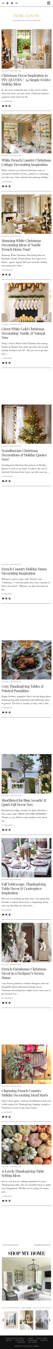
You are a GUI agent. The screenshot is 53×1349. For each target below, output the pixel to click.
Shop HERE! (42, 1338)
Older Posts (11, 1245)
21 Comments (7, 101)
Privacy (44, 1340)
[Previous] (4, 1320)
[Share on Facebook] (6, 106)
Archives (19, 1340)
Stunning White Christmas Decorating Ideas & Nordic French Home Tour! (21, 245)
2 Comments (7, 1112)
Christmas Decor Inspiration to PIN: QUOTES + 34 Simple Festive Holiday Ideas (26, 79)
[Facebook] (12, 3)
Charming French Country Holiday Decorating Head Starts (25, 1092)
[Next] (49, 1320)
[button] (49, 3)
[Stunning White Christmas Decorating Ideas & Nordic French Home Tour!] (26, 214)
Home (30, 1338)
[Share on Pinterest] (9, 106)
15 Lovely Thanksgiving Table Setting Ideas (23, 1173)
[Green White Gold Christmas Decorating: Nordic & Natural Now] (26, 302)
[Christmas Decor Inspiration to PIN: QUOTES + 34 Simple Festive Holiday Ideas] (26, 49)
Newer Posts (41, 1245)
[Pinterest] (7, 3)
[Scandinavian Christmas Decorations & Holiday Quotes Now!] (26, 424)
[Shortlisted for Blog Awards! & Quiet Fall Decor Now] (26, 773)
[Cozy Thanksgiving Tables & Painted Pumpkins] (26, 660)
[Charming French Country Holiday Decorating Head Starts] (26, 1064)
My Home (33, 1342)
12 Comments (7, 476)
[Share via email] (3, 106)
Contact (21, 1342)
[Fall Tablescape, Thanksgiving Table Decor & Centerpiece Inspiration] (26, 857)
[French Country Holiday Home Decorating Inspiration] (26, 542)
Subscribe (32, 1340)
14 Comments (7, 270)
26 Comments (7, 998)
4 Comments (7, 358)
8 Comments (7, 910)
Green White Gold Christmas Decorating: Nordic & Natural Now (23, 333)
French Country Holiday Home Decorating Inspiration (24, 571)
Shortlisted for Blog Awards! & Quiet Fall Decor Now (24, 802)
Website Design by (27, 1346)
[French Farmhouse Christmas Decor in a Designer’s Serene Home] (26, 942)
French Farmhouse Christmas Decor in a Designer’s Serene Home (24, 973)
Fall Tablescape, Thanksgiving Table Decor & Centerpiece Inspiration (24, 888)
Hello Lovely (26, 15)
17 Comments (7, 825)
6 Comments (7, 182)
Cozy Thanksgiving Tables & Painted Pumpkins (23, 688)
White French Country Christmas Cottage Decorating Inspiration (26, 162)
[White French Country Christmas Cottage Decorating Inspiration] (26, 133)
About (9, 1340)
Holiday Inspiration (11, 71)
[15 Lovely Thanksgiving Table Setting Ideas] (26, 1144)
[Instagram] (3, 3)
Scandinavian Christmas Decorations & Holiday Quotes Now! (24, 454)
